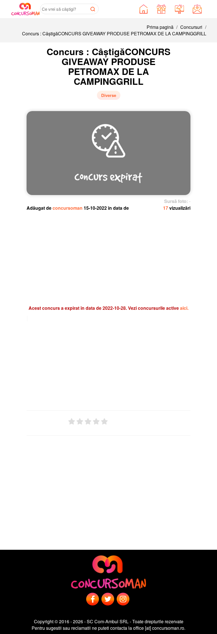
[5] (104, 421)
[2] (80, 421)
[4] (96, 421)
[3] (88, 421)
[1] (72, 421)
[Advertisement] (109, 255)
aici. (184, 308)
